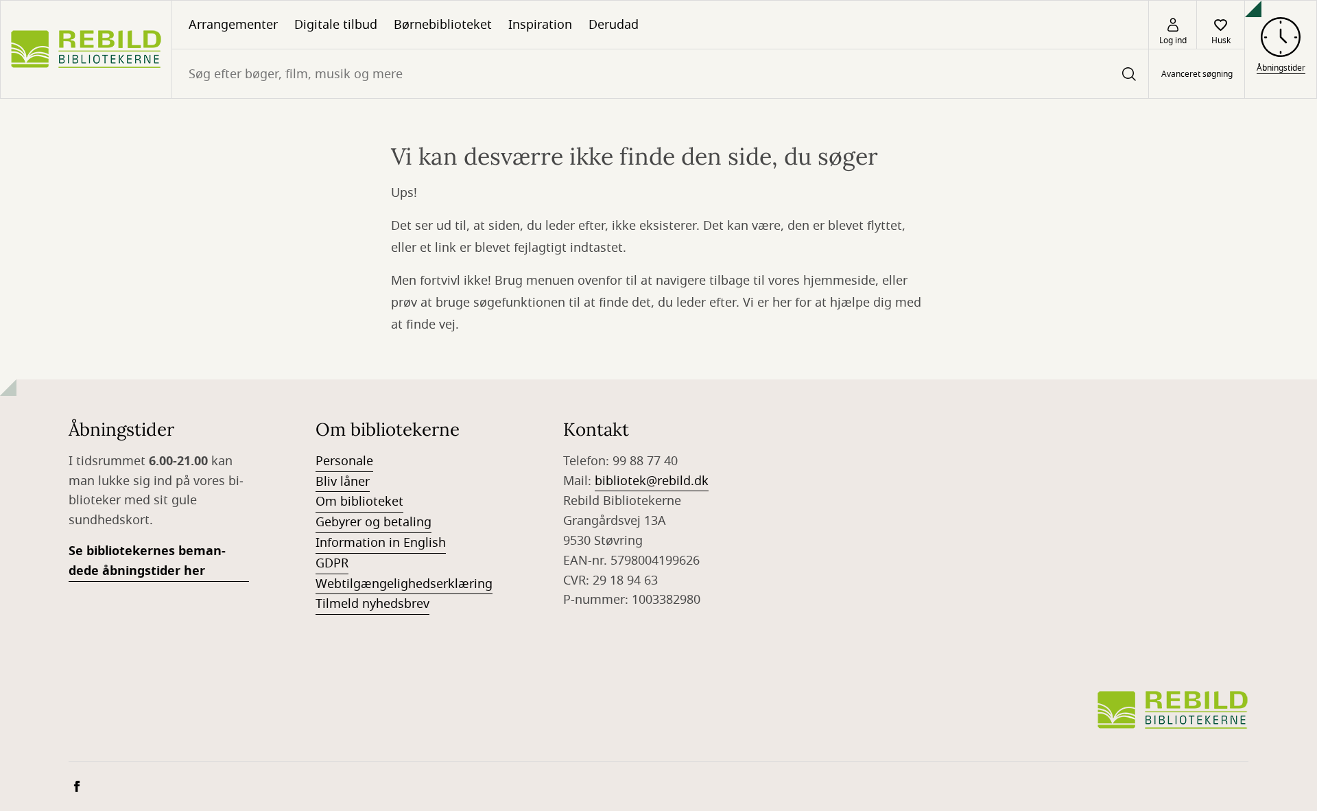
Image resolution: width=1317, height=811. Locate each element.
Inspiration (540, 25)
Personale (344, 461)
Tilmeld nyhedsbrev (372, 604)
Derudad (614, 25)
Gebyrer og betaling (373, 522)
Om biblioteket (359, 501)
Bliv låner (343, 482)
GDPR (332, 563)
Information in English (381, 543)
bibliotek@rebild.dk (652, 481)
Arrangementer (233, 25)
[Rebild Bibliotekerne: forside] (86, 49)
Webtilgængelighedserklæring (404, 584)
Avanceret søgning (1197, 74)
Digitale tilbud (335, 25)
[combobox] (660, 73)
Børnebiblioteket (443, 25)
